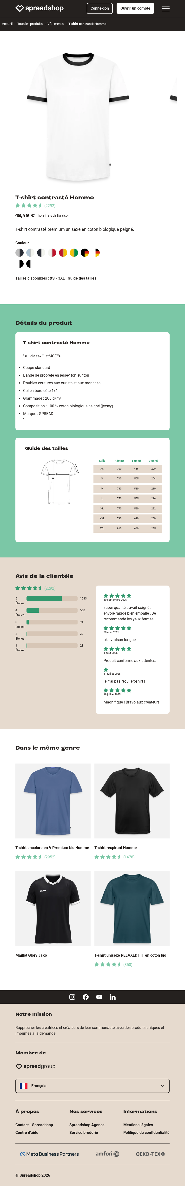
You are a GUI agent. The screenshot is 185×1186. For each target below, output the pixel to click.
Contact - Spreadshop (34, 1125)
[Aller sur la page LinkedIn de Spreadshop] (112, 997)
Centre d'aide (26, 1132)
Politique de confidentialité (146, 1132)
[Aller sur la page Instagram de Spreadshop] (72, 997)
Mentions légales (138, 1125)
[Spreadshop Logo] (39, 8)
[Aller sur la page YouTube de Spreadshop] (99, 997)
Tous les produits (30, 24)
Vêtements (55, 24)
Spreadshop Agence (87, 1125)
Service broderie (83, 1132)
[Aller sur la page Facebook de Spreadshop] (85, 997)
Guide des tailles (82, 278)
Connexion (100, 8)
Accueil (7, 24)
